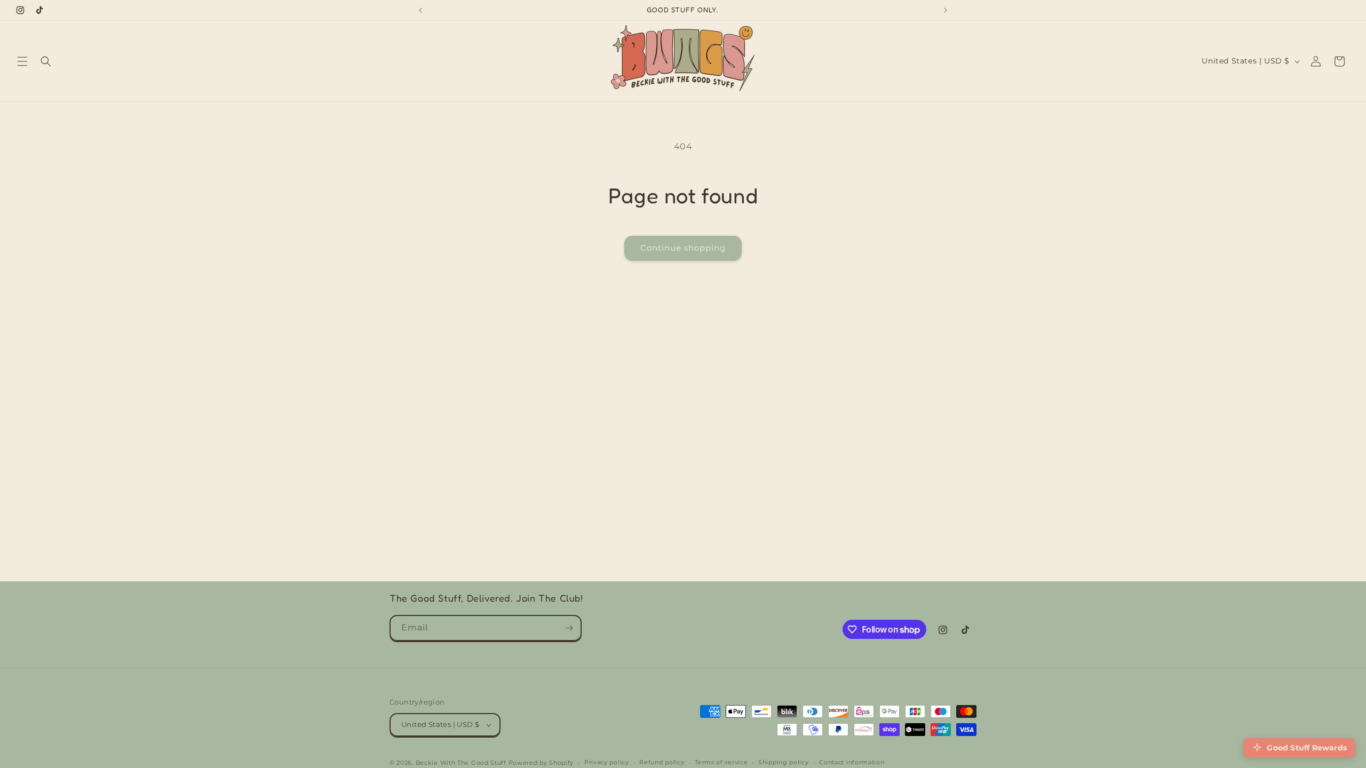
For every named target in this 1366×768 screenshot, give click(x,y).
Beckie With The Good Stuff (461, 762)
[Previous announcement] (420, 10)
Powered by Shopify (541, 762)
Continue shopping (683, 248)
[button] (22, 61)
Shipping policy (783, 762)
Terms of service (721, 762)
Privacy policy (606, 762)
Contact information (851, 762)
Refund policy (661, 762)
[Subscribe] (569, 628)
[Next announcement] (945, 10)
